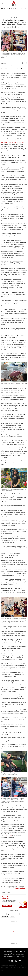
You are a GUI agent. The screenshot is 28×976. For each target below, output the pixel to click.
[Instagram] (12, 961)
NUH (22, 914)
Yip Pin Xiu (9, 835)
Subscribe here (7, 905)
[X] (16, 961)
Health (12, 916)
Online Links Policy (20, 956)
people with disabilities (13, 914)
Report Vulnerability (11, 956)
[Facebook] (8, 961)
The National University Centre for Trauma (12, 142)
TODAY (3, 8)
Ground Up (14, 17)
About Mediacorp (7, 954)
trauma (3, 914)
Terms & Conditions (16, 954)
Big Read (9, 8)
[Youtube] (20, 961)
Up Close (15, 8)
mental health (5, 916)
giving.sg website (20, 888)
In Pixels (22, 8)
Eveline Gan (4, 63)
